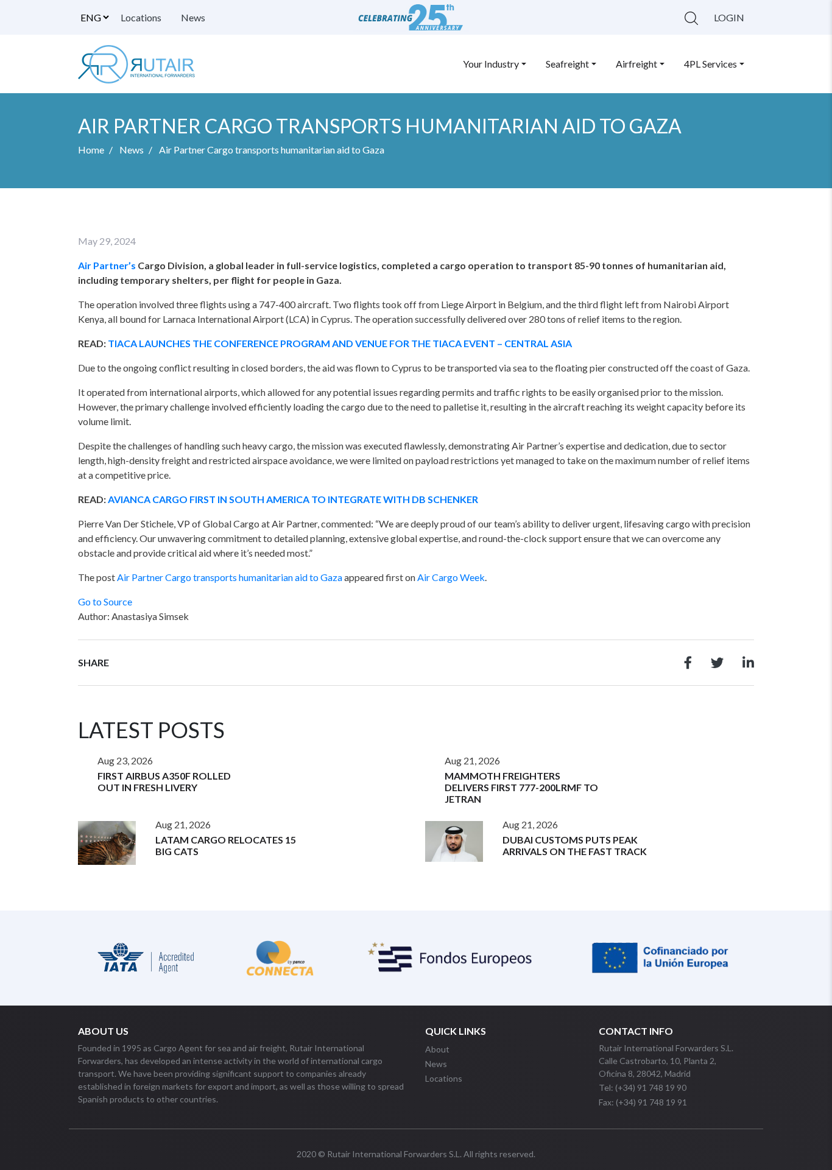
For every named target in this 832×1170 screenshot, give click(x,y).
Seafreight (567, 63)
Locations (141, 17)
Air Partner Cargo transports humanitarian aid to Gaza (229, 577)
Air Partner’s (107, 265)
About (437, 1049)
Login (729, 17)
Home (91, 149)
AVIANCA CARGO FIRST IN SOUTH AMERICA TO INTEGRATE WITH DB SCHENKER (293, 499)
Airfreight (636, 63)
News (193, 17)
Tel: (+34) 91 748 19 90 (642, 1087)
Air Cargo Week (451, 577)
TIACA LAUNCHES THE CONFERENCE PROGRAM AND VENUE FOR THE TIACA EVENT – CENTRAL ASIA (340, 343)
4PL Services (710, 63)
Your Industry (491, 63)
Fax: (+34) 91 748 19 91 (643, 1102)
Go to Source (105, 601)
